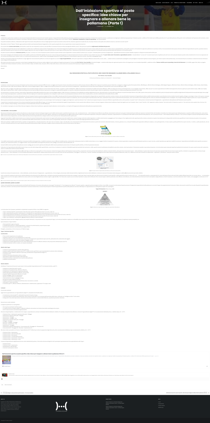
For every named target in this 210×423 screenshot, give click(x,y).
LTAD (172, 2)
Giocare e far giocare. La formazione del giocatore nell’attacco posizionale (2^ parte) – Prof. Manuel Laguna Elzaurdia (115, 403)
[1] (1, 154)
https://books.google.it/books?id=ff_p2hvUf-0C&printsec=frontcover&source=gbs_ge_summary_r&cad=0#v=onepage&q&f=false (72, 56)
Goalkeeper (189, 2)
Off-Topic (195, 2)
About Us (201, 2)
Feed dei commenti (161, 405)
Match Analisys (165, 2)
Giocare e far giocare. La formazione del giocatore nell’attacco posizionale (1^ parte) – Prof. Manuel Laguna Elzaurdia (115, 407)
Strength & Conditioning (180, 2)
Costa (2, 384)
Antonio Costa (100, 26)
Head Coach (158, 2)
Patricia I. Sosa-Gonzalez (8, 384)
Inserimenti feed (161, 403)
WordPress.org (160, 407)
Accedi (159, 401)
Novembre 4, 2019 (110, 26)
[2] (1, 180)
